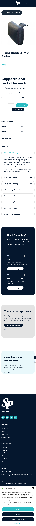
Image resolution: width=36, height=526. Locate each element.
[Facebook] (3, 417)
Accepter (18, 509)
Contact (4, 459)
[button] (33, 489)
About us (4, 447)
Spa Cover (4, 434)
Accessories (5, 60)
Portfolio (4, 453)
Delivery (4, 450)
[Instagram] (7, 417)
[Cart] (33, 3)
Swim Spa (4, 428)
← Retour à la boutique (12, 13)
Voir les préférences (18, 519)
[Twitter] (11, 417)
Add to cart (21, 105)
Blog (2, 456)
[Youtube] (15, 417)
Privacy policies (18, 523)
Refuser (18, 514)
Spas (3, 431)
